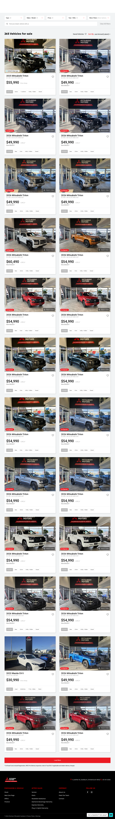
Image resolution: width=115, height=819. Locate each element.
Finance (7, 802)
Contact (61, 798)
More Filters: (93, 18)
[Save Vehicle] (53, 77)
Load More (57, 760)
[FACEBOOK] (87, 792)
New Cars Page (9, 795)
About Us (62, 792)
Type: (7, 18)
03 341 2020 (107, 779)
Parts (33, 795)
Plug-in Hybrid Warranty (40, 808)
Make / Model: (31, 18)
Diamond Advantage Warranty (42, 802)
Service (34, 792)
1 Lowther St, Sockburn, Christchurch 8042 (86, 779)
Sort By (91, 34)
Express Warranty (38, 805)
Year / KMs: (72, 18)
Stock (6, 792)
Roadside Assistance (39, 798)
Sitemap (37, 816)
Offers (6, 798)
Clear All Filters (105, 24)
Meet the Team (64, 795)
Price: (49, 18)
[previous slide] (6, 56)
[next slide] (54, 56)
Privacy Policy (30, 816)
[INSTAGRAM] (91, 792)
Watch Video (50, 71)
